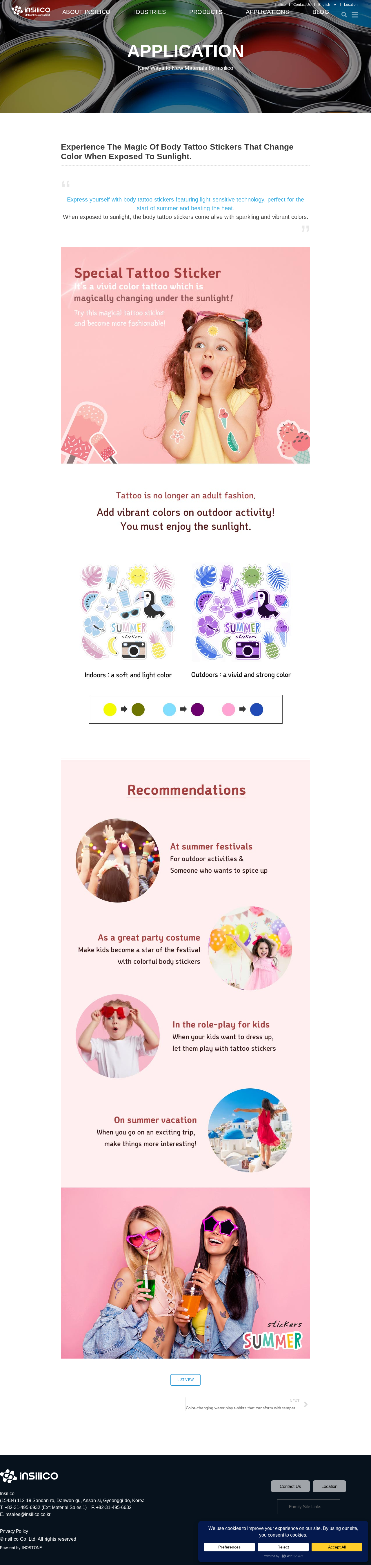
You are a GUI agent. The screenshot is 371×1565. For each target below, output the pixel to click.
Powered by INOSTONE (21, 1548)
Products (205, 12)
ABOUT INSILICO (86, 12)
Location (351, 5)
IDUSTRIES (150, 12)
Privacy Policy (14, 1531)
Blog (320, 12)
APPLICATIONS (267, 12)
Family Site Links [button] (305, 1506)
